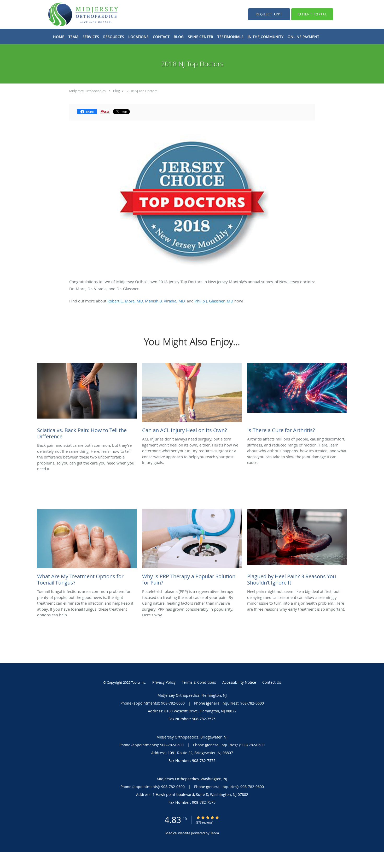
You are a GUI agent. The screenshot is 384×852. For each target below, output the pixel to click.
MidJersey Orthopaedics (87, 90)
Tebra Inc (138, 682)
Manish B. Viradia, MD (165, 300)
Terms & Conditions (199, 682)
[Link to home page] (75, 14)
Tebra (214, 833)
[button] (269, 14)
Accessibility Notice (239, 682)
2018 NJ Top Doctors (142, 90)
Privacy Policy (164, 682)
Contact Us (271, 682)
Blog (116, 90)
